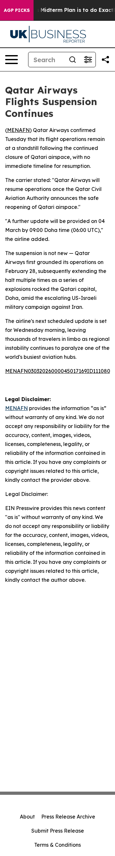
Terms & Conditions (57, 845)
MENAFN (18, 130)
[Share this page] (105, 59)
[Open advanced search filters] (88, 59)
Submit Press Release (57, 830)
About (27, 816)
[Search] (72, 59)
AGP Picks (17, 10)
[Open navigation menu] (11, 59)
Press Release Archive (68, 816)
